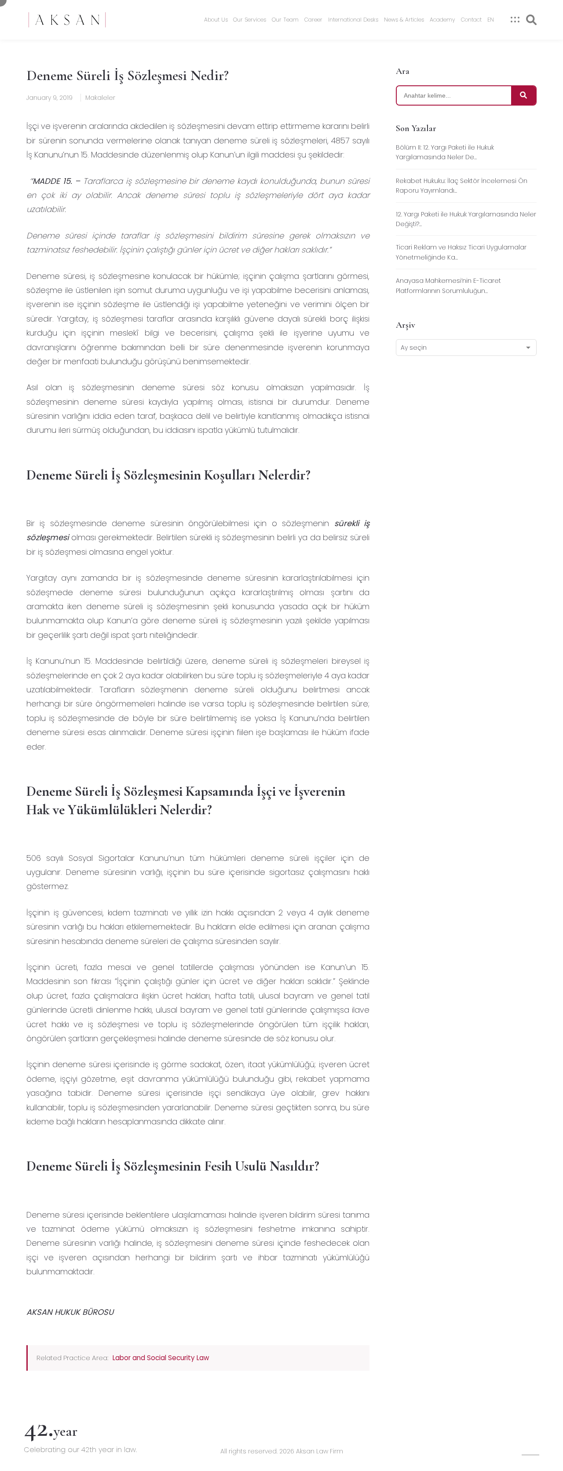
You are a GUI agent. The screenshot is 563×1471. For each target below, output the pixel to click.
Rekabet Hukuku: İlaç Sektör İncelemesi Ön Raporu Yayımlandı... (461, 185)
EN (490, 19)
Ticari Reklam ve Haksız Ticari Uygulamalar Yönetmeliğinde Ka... (461, 252)
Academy (442, 19)
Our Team (285, 19)
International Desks (353, 19)
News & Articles (404, 19)
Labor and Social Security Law (161, 1357)
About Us (216, 19)
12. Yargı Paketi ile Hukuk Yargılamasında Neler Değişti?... (466, 219)
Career (313, 19)
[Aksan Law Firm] (67, 19)
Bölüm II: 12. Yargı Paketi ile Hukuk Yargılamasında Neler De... (445, 152)
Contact (471, 19)
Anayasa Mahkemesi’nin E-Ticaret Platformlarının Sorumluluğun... (448, 285)
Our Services (249, 19)
